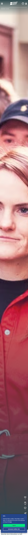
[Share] (25, 513)
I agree (14, 525)
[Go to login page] (26, 3)
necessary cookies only (14, 529)
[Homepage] (14, 3)
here (11, 522)
